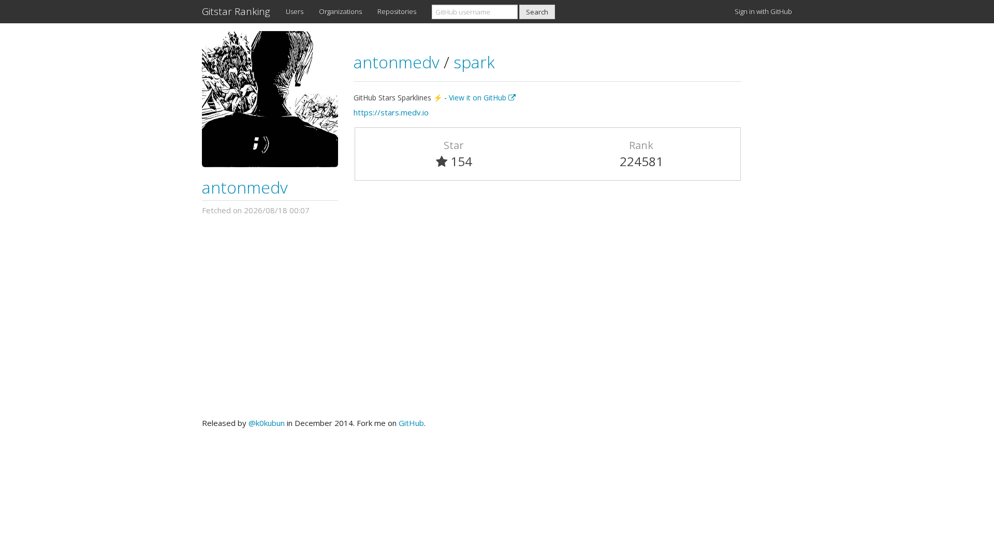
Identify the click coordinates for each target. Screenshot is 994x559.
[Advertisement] (497, 316)
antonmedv (245, 187)
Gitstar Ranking (236, 11)
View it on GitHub (478, 97)
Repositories (396, 11)
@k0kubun (266, 423)
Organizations (340, 11)
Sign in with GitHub (763, 11)
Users (294, 11)
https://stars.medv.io (391, 112)
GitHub (411, 423)
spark (474, 62)
